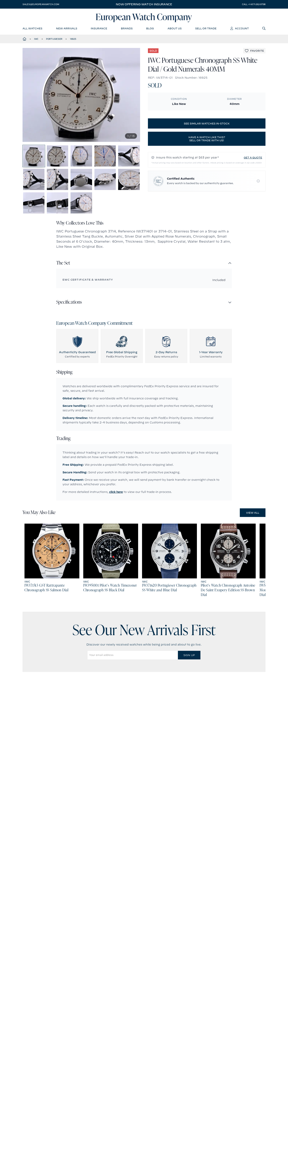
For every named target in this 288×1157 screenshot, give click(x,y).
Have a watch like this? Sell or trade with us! (206, 139)
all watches (32, 28)
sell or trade (205, 28)
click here (116, 491)
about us (175, 28)
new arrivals (66, 28)
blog (150, 28)
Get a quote (253, 157)
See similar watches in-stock (207, 123)
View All (252, 512)
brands (127, 28)
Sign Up (189, 655)
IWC (36, 39)
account (242, 28)
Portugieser (54, 39)
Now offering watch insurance (144, 4)
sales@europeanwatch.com (41, 4)
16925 (73, 39)
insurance (99, 28)
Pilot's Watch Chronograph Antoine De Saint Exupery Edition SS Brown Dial (228, 590)
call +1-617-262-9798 (253, 4)
